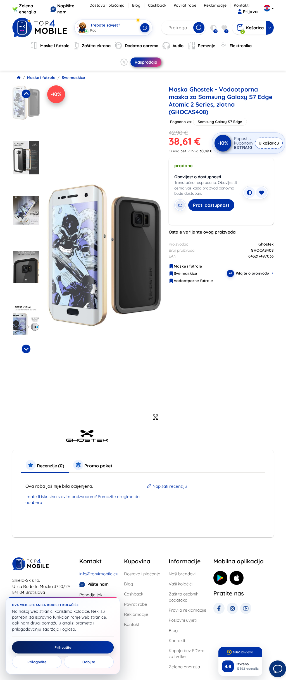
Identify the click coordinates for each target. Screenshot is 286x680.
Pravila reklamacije (187, 610)
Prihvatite (63, 647)
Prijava (250, 11)
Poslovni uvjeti (183, 620)
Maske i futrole (41, 77)
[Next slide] (26, 349)
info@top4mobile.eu (98, 573)
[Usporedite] (249, 192)
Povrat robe (185, 5)
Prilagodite (37, 662)
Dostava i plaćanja (107, 5)
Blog (136, 5)
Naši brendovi (182, 573)
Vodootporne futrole (193, 280)
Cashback (157, 5)
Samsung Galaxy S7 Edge (220, 121)
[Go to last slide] (26, 94)
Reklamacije (215, 5)
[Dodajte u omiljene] (261, 192)
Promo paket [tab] (98, 465)
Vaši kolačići (180, 584)
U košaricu (269, 143)
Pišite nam (98, 584)
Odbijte (88, 662)
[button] (26, 111)
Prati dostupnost (211, 205)
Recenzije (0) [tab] (50, 465)
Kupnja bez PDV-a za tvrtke (186, 653)
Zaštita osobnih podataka (184, 596)
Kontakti (241, 5)
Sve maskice (73, 77)
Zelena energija (184, 666)
